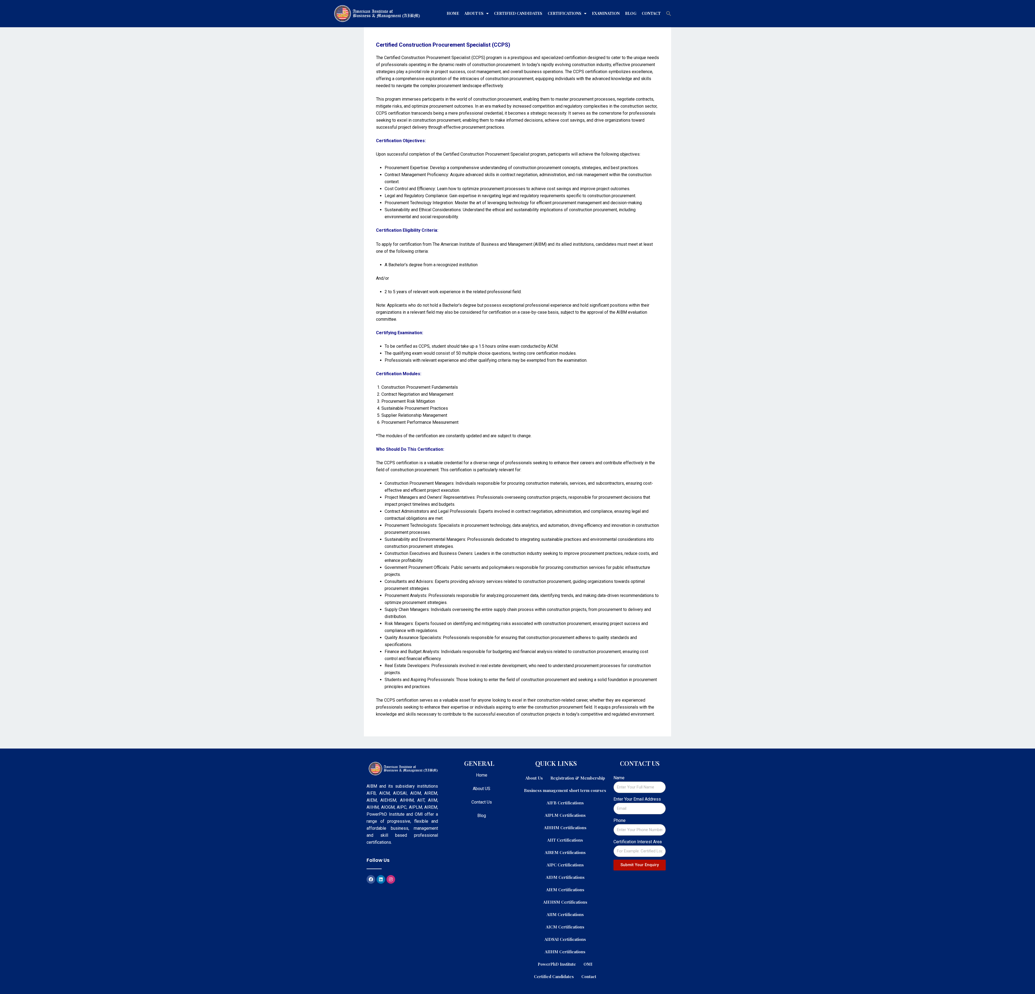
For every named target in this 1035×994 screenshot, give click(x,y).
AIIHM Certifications (565, 951)
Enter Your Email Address (637, 799)
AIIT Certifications (565, 840)
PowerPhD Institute (557, 964)
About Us (474, 13)
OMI (588, 964)
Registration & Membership (577, 778)
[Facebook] (371, 879)
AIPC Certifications (565, 864)
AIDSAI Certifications (565, 939)
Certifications (564, 13)
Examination (606, 13)
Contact (651, 13)
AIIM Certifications (565, 914)
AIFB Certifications (565, 802)
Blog (630, 13)
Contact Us (481, 802)
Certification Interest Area (637, 841)
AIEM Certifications (565, 889)
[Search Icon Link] (669, 13)
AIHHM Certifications (565, 827)
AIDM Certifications (565, 877)
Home (453, 13)
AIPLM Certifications (565, 815)
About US (481, 788)
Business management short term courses (565, 790)
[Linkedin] (381, 879)
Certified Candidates (518, 13)
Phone (619, 820)
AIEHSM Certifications (565, 902)
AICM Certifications (565, 927)
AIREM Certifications (565, 852)
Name (619, 777)
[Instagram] (391, 879)
